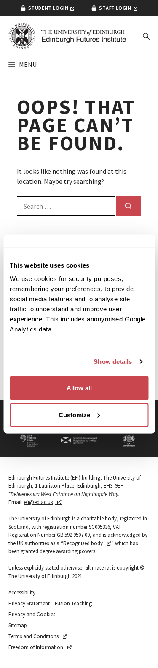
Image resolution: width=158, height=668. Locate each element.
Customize (74, 414)
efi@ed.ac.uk (38, 502)
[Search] (128, 206)
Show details (113, 361)
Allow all (79, 387)
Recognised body (83, 543)
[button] (146, 36)
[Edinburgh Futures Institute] (67, 36)
